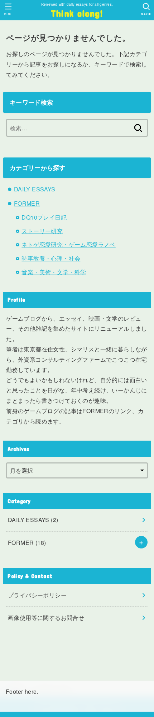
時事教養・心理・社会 (50, 258)
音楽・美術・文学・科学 (53, 272)
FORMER (27, 203)
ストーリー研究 (42, 231)
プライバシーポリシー (37, 595)
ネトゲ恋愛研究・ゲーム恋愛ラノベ (68, 244)
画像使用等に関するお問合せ (46, 617)
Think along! (77, 13)
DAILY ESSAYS (35, 189)
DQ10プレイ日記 (44, 217)
